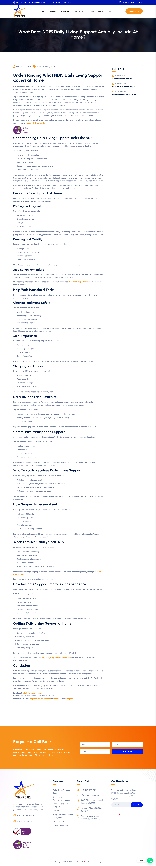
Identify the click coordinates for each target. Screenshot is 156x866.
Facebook (57, 698)
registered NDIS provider (35, 123)
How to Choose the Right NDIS (124, 94)
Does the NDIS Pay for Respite (124, 87)
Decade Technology (95, 862)
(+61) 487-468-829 (128, 2)
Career (108, 11)
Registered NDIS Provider (40, 698)
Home (43, 11)
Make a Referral (80, 11)
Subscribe (136, 805)
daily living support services (80, 282)
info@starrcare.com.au (63, 2)
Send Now (127, 751)
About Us (65, 11)
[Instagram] (119, 814)
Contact (118, 11)
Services (52, 11)
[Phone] (150, 860)
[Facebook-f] (114, 814)
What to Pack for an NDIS (122, 79)
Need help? (134, 11)
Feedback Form (96, 11)
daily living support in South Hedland (56, 657)
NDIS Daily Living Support (47, 66)
